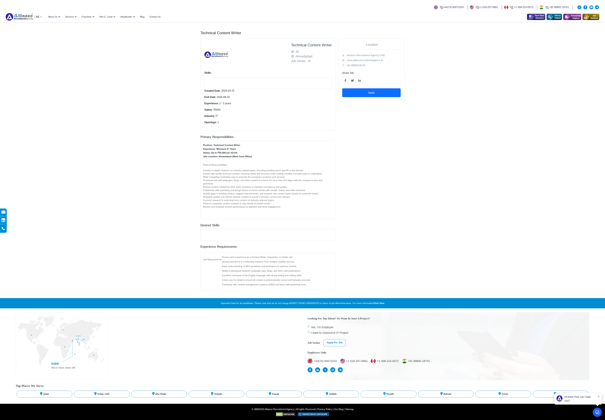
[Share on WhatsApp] (579, 7)
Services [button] (69, 16)
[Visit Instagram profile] (333, 369)
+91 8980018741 (355, 65)
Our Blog (338, 409)
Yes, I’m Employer (322, 327)
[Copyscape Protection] (313, 414)
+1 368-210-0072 (523, 7)
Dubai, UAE (103, 394)
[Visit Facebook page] (311, 369)
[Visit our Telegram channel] (597, 7)
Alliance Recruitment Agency (279, 409)
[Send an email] (591, 7)
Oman (505, 394)
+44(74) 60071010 (453, 7)
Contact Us (155, 16)
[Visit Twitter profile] (326, 369)
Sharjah (218, 394)
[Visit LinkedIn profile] (318, 369)
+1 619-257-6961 (488, 7)
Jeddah (333, 394)
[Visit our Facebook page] (585, 7)
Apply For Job (334, 342)
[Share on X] (352, 80)
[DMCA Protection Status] (287, 414)
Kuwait (275, 394)
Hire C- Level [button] (105, 16)
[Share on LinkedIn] (359, 80)
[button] (554, 17)
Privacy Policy (324, 409)
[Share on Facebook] (345, 80)
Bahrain (447, 394)
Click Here (379, 303)
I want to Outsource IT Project (329, 332)
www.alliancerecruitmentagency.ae (365, 60)
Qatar (46, 394)
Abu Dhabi (160, 394)
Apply (371, 92)
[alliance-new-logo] (19, 17)
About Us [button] (52, 16)
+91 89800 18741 (559, 7)
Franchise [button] (87, 16)
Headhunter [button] (126, 16)
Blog (142, 16)
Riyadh (390, 394)
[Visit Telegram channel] (341, 369)
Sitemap (349, 409)
